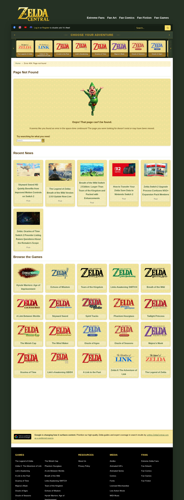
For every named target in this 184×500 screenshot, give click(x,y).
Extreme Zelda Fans (150, 461)
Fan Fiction (144, 17)
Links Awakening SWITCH (56, 481)
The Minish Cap (51, 461)
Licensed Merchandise (119, 486)
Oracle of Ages (21, 491)
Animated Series (117, 471)
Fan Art (112, 17)
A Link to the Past (22, 476)
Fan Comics (126, 17)
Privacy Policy (84, 466)
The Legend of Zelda (24, 461)
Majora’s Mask (21, 486)
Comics (113, 476)
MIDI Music (114, 495)
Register (45, 28)
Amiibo (113, 461)
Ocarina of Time (22, 481)
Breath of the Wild (52, 476)
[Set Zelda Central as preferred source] (22, 436)
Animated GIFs (116, 466)
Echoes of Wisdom (53, 491)
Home (17, 63)
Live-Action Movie (117, 491)
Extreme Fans (96, 17)
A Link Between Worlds (54, 471)
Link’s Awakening (22, 471)
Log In (36, 28)
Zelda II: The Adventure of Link (28, 466)
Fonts (112, 481)
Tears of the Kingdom (54, 486)
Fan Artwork (146, 466)
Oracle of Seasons (23, 495)
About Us (82, 461)
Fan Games (161, 17)
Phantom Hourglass (53, 466)
